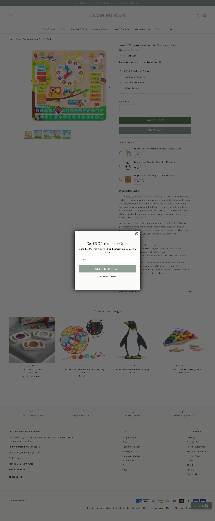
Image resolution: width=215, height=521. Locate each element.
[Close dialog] (137, 234)
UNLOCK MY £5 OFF (107, 269)
